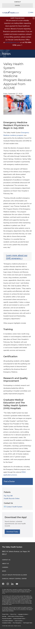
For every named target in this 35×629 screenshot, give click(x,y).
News (4, 571)
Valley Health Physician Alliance (14, 575)
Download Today (12, 532)
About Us (5, 563)
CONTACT (17, 2)
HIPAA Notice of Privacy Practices (15, 616)
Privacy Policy (5, 614)
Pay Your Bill (8, 496)
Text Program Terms (27, 623)
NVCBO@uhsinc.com (12, 42)
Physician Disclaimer (7, 618)
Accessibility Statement (7, 620)
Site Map (4, 616)
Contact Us (6, 560)
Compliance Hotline (6, 623)
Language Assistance (23, 614)
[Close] (33, 18)
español (17, 5)
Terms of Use (13, 614)
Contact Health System (14, 507)
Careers (5, 567)
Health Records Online (11, 498)
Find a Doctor (9, 481)
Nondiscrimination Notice (19, 618)
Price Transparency (17, 623)
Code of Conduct (18, 620)
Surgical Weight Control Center (14, 578)
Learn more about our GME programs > (16, 257)
